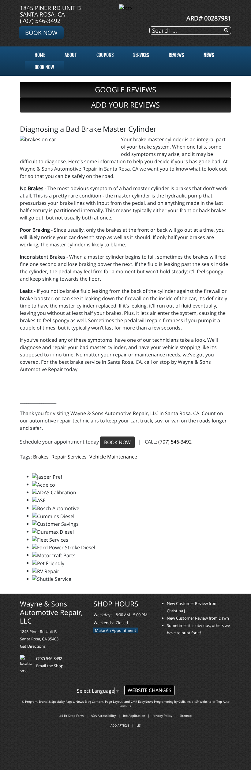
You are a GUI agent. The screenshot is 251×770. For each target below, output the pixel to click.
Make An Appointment (115, 630)
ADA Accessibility (103, 715)
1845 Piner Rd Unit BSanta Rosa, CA (50, 11)
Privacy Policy (162, 715)
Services (141, 55)
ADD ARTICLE (120, 725)
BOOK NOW (117, 442)
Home (40, 55)
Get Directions (33, 646)
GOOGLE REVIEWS (125, 89)
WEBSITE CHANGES (149, 690)
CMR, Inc (184, 701)
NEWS (209, 55)
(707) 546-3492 (40, 21)
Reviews (176, 55)
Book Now (41, 32)
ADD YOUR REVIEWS (125, 105)
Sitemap (186, 715)
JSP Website (203, 701)
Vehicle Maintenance (113, 456)
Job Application (134, 715)
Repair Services (69, 456)
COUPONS (105, 55)
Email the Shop (49, 666)
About (71, 55)
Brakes (41, 456)
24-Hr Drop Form (71, 715)
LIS (138, 725)
